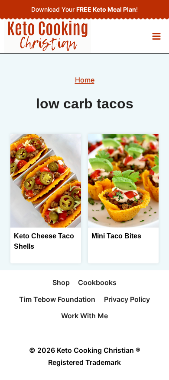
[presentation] (45, 181)
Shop (61, 282)
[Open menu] (156, 36)
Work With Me (84, 315)
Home (84, 80)
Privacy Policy (127, 299)
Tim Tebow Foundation (57, 299)
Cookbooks (97, 282)
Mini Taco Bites (116, 236)
